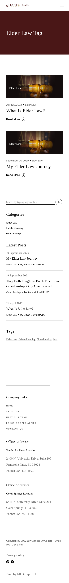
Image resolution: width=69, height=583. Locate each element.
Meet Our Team (16, 417)
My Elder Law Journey (28, 166)
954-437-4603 (25, 470)
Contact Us (14, 429)
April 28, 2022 (14, 104)
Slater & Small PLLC (34, 264)
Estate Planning (14, 227)
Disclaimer (17, 544)
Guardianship (13, 233)
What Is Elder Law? (25, 110)
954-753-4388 (25, 513)
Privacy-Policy (15, 555)
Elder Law (30, 104)
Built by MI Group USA (21, 574)
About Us (13, 411)
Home (10, 406)
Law (55, 339)
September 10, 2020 (17, 160)
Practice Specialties (21, 423)
